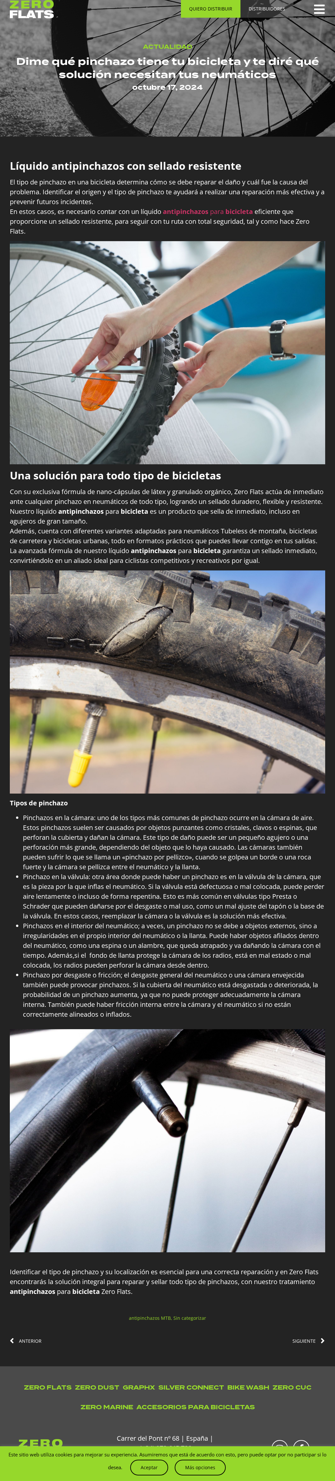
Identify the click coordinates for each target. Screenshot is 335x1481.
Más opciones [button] (200, 1467)
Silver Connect (191, 1387)
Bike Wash (248, 1387)
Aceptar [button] (149, 1467)
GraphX (139, 1387)
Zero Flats (48, 1387)
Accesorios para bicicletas (195, 1407)
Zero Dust (97, 1387)
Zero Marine (106, 1407)
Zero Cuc (292, 1387)
